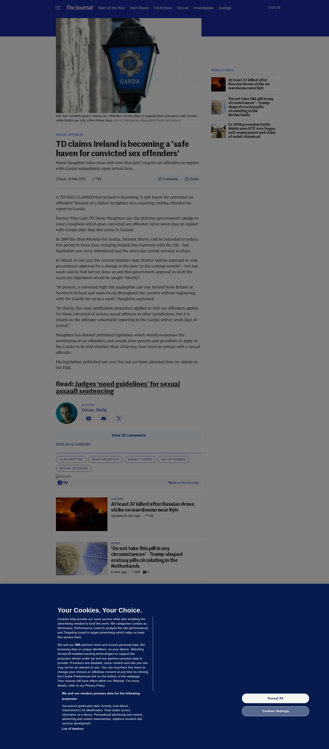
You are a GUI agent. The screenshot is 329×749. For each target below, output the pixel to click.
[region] (164, 666)
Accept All (275, 698)
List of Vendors (72, 728)
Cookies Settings (275, 711)
